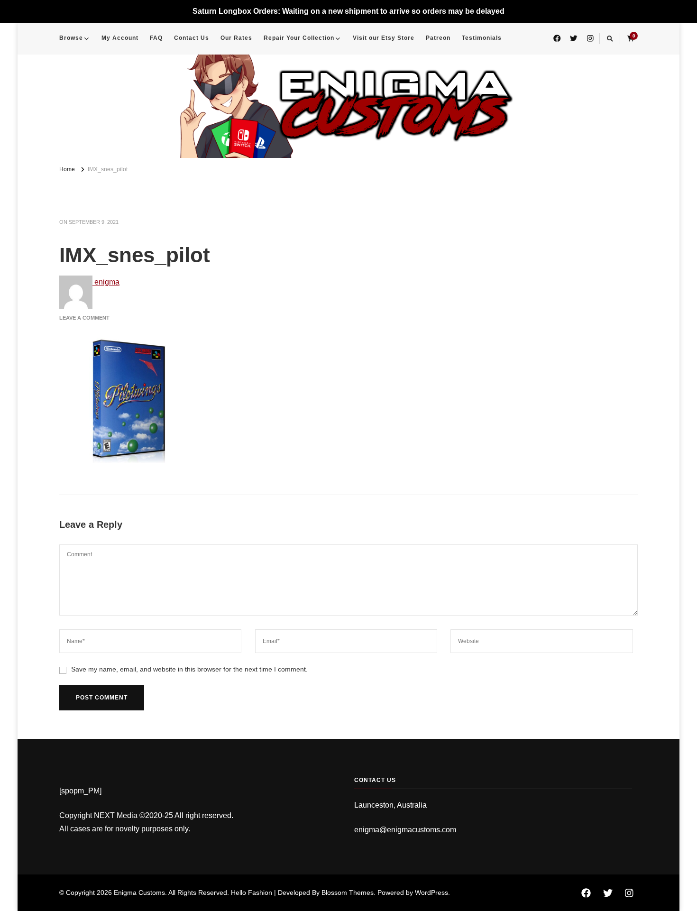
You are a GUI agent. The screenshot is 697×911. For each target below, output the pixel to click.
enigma (105, 282)
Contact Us (191, 38)
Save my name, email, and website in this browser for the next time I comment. (189, 669)
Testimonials (482, 38)
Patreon (438, 38)
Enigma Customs (139, 892)
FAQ (156, 38)
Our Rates (236, 38)
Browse (71, 38)
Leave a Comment (84, 318)
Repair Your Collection (299, 38)
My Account (119, 38)
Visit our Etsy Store (383, 38)
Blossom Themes (347, 892)
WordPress (431, 892)
